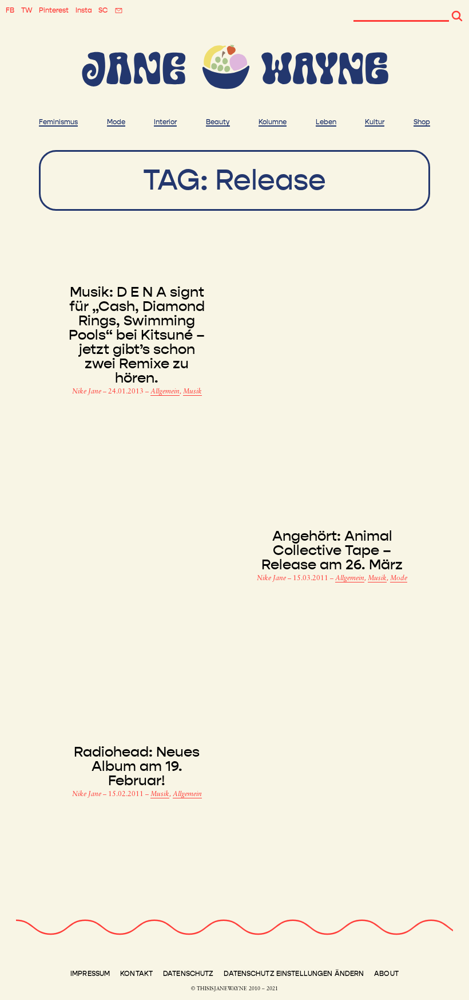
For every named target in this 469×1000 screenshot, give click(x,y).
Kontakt (136, 974)
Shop (422, 122)
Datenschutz (188, 974)
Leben (326, 122)
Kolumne (273, 122)
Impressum (90, 974)
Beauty (218, 122)
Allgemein (165, 391)
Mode (116, 122)
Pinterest (54, 10)
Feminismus (58, 122)
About (386, 974)
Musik (192, 391)
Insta (83, 10)
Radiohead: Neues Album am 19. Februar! (137, 766)
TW (27, 10)
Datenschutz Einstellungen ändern (294, 974)
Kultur (374, 122)
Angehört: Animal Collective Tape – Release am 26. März (332, 550)
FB (10, 10)
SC (103, 10)
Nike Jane (87, 391)
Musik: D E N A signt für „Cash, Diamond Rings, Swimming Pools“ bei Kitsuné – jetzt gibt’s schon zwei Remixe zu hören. (137, 335)
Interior (165, 122)
